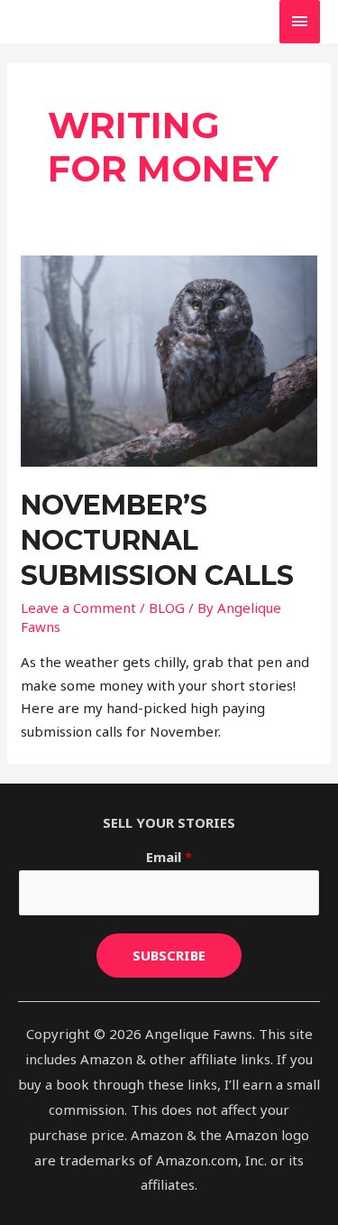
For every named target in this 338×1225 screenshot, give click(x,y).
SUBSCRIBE (169, 955)
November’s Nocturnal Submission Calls (157, 540)
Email (169, 857)
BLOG (167, 608)
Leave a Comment (78, 608)
